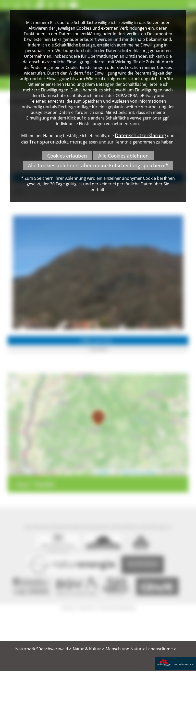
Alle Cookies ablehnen (123, 155)
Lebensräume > (161, 649)
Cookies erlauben (67, 155)
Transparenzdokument (55, 141)
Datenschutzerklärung (140, 135)
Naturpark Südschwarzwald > (43, 649)
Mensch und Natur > (125, 649)
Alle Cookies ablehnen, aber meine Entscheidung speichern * (98, 165)
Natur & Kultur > (88, 649)
